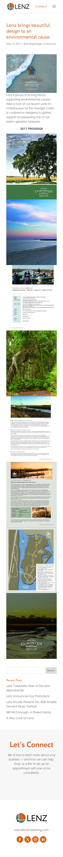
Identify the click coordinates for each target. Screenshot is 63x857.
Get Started (24, 784)
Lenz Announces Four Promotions (28, 696)
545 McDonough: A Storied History (28, 712)
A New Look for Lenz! (20, 718)
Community (49, 43)
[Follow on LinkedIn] (43, 839)
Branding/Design (33, 43)
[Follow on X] (27, 839)
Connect (41, 6)
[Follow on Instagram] (35, 839)
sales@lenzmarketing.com (31, 830)
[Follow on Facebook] (20, 839)
